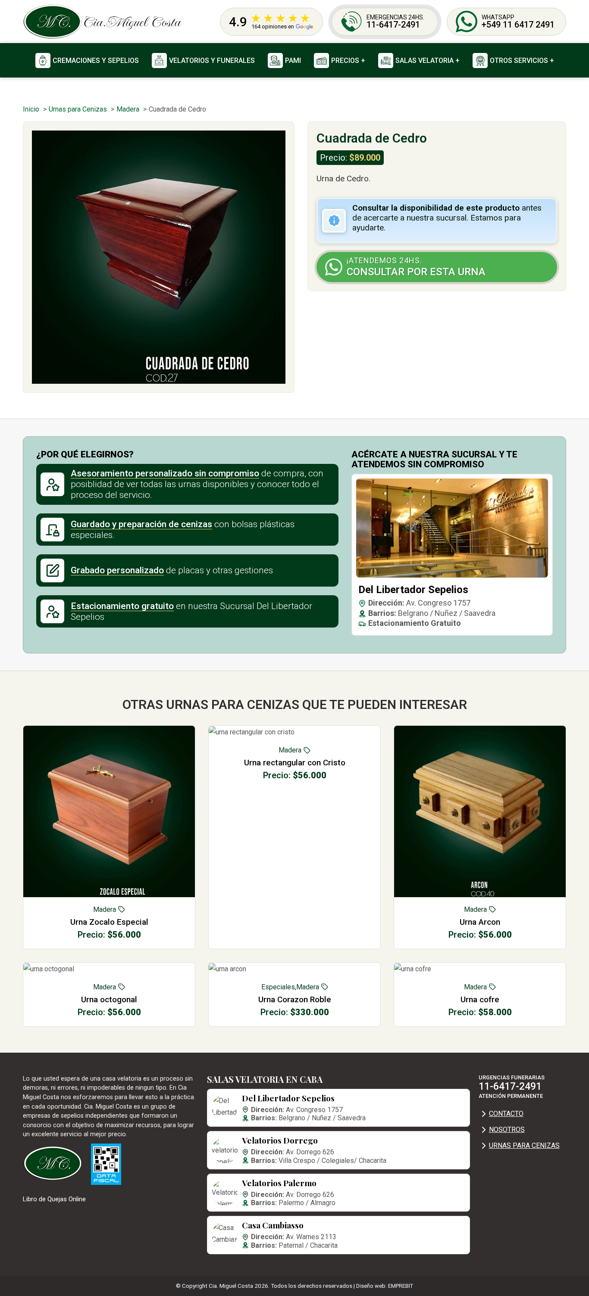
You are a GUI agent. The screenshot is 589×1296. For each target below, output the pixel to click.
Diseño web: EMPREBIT (384, 1286)
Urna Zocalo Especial (109, 922)
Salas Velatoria (424, 60)
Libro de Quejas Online (54, 1199)
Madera (104, 909)
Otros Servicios (519, 60)
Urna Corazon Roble (294, 999)
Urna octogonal (109, 999)
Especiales (278, 987)
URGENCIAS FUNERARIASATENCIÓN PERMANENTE (512, 1086)
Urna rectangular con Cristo (294, 763)
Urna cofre (480, 999)
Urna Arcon (480, 922)
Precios (345, 60)
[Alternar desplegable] (321, 60)
